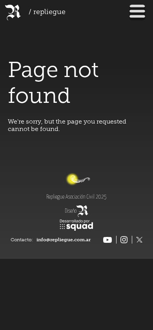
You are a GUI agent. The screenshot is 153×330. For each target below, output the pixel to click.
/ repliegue (47, 12)
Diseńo (70, 211)
